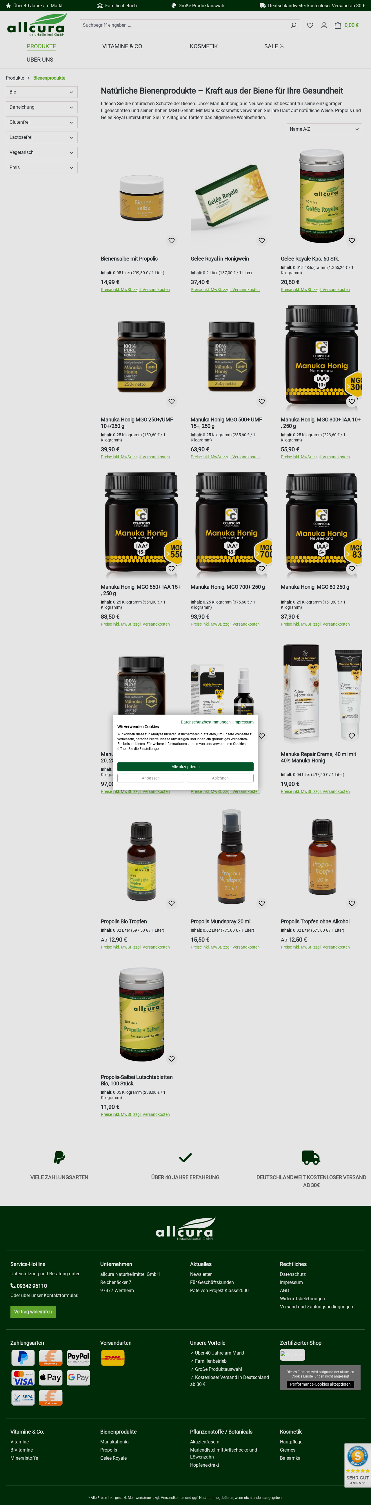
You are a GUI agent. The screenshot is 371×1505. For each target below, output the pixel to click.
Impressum (243, 722)
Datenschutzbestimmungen (206, 722)
